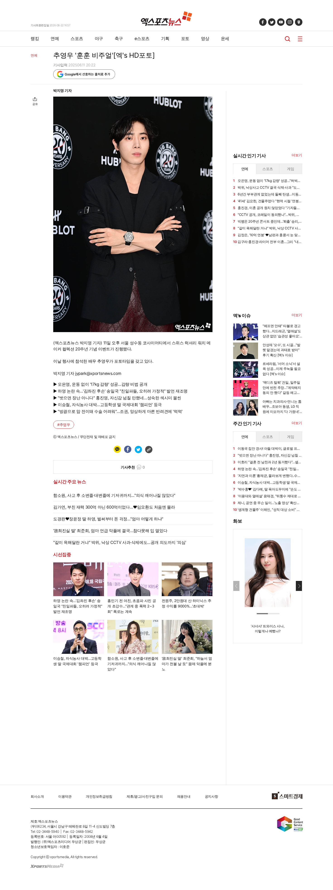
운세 (225, 38)
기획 (165, 38)
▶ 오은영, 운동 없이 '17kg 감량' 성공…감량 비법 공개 (100, 384)
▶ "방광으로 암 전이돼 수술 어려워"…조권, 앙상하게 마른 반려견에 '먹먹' (118, 411)
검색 (287, 39)
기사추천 (133, 467)
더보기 (297, 155)
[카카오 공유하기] (117, 449)
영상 (205, 38)
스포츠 (76, 38)
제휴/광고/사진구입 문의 (145, 796)
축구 (119, 38)
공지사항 (211, 796)
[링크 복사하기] (148, 449)
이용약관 (64, 796)
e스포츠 (142, 38)
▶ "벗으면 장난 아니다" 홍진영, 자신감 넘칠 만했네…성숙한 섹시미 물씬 (117, 397)
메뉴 (300, 39)
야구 (99, 38)
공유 (35, 104)
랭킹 (35, 38)
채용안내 (183, 796)
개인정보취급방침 (99, 796)
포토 (185, 38)
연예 (55, 38)
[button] (299, 586)
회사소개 (37, 796)
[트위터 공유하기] (138, 449)
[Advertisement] (267, 278)
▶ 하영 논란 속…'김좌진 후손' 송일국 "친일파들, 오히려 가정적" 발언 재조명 (120, 391)
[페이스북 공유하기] (127, 449)
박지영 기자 (62, 90)
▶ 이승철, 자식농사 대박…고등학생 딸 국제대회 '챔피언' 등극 (107, 404)
